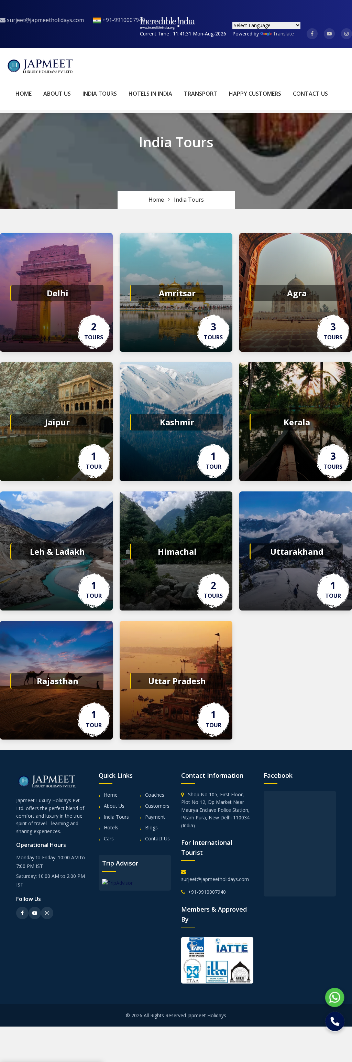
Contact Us (310, 93)
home (156, 199)
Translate (283, 33)
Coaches (154, 795)
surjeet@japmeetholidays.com (45, 20)
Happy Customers (255, 93)
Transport (200, 93)
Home (23, 93)
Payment (155, 817)
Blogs (151, 827)
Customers (157, 806)
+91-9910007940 (123, 20)
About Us (57, 93)
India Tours (99, 93)
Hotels (111, 827)
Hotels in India (150, 93)
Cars (109, 838)
